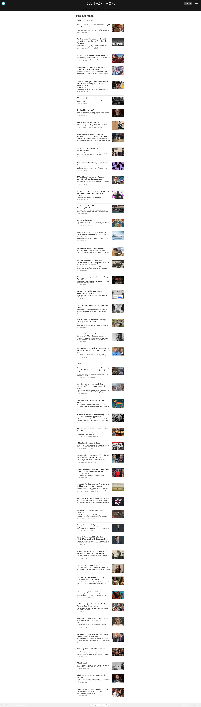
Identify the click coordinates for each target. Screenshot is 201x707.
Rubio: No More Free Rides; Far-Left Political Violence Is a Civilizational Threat (93, 538)
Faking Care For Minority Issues (89, 443)
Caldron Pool (85, 32)
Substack (185, 705)
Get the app (107, 705)
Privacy (12, 705)
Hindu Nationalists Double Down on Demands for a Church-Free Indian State (92, 135)
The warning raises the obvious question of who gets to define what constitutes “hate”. (92, 296)
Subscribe (188, 3)
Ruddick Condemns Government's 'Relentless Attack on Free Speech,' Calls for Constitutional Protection (93, 263)
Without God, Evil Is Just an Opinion (90, 248)
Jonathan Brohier (84, 570)
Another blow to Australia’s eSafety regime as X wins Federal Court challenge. (93, 181)
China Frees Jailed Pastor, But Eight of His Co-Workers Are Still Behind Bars (92, 690)
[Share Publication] (181, 3)
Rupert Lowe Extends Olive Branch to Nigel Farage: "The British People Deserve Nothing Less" (93, 350)
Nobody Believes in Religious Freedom (91, 525)
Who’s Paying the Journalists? (88, 98)
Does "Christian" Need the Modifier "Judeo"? (93, 498)
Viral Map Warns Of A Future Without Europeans (91, 650)
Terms (16, 705)
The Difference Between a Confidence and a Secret (93, 306)
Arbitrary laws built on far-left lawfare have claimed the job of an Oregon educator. (93, 374)
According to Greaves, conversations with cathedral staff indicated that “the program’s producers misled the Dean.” (92, 72)
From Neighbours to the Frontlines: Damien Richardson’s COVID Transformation (93, 335)
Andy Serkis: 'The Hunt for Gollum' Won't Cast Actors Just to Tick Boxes (92, 579)
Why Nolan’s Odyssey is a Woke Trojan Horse (91, 401)
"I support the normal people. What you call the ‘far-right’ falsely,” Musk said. (92, 460)
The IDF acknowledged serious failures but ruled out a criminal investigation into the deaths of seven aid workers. (93, 88)
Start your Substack (97, 705)
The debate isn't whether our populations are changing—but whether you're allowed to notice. (93, 281)
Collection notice (22, 705)
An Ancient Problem (84, 220)
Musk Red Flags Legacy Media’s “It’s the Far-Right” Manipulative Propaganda (93, 456)
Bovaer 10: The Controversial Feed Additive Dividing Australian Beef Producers (93, 485)
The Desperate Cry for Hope (87, 565)
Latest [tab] (79, 20)
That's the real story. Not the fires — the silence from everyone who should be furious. (91, 433)
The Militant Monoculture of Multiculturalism (87, 150)
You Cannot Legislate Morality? (88, 592)
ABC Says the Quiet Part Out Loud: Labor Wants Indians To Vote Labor (92, 605)
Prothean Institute (95, 436)
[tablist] (85, 20)
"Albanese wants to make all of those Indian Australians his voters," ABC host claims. (93, 608)
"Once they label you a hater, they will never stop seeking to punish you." (93, 625)
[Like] (78, 51)
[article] (100, 29)
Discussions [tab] (89, 20)
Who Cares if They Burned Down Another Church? (92, 430)
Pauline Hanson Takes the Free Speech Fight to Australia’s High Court (93, 26)
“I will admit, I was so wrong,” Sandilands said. (89, 197)
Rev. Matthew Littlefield (96, 127)
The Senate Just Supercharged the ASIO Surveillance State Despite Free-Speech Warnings (91, 41)
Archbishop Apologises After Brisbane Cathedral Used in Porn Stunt (91, 68)
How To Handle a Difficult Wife (88, 122)
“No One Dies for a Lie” (85, 110)
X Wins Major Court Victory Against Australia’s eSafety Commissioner (90, 178)
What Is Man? (82, 663)
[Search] (178, 3)
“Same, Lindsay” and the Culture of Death (92, 55)
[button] (82, 9)
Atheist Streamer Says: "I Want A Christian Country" (93, 676)
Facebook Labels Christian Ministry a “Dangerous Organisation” (91, 292)
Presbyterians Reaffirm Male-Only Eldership (90, 512)
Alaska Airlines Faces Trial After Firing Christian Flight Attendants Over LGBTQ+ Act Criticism (92, 234)
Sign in (196, 3)
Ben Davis (82, 298)
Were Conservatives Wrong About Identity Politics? (93, 164)
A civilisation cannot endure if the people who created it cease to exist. (92, 556)
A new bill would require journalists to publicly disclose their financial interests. (93, 100)
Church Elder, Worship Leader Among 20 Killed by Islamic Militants (92, 321)
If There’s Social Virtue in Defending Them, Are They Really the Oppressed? (93, 416)
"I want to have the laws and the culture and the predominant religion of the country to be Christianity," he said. (93, 680)
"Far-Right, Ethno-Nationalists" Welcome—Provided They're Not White (92, 635)
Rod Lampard (95, 48)
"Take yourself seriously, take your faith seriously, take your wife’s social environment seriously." (93, 125)
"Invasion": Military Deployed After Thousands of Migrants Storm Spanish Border (91, 386)
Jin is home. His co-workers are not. (86, 693)
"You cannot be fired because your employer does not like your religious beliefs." (92, 239)
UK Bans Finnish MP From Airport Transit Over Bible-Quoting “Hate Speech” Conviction (92, 620)
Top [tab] (83, 20)
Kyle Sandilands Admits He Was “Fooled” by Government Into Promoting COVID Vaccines (93, 193)
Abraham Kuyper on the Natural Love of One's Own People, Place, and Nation (92, 552)
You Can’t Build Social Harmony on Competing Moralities (90, 207)
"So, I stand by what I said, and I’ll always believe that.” (91, 475)
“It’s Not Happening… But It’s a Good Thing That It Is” (92, 278)
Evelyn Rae (95, 491)
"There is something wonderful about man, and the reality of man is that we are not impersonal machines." (93, 665)
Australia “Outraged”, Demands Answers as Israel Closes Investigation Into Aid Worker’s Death (93, 84)
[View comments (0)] (89, 34)
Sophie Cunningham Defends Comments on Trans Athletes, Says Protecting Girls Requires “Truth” (93, 471)
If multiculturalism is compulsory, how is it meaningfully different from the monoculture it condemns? (92, 153)
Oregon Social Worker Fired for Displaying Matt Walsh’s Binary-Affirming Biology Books (93, 370)
